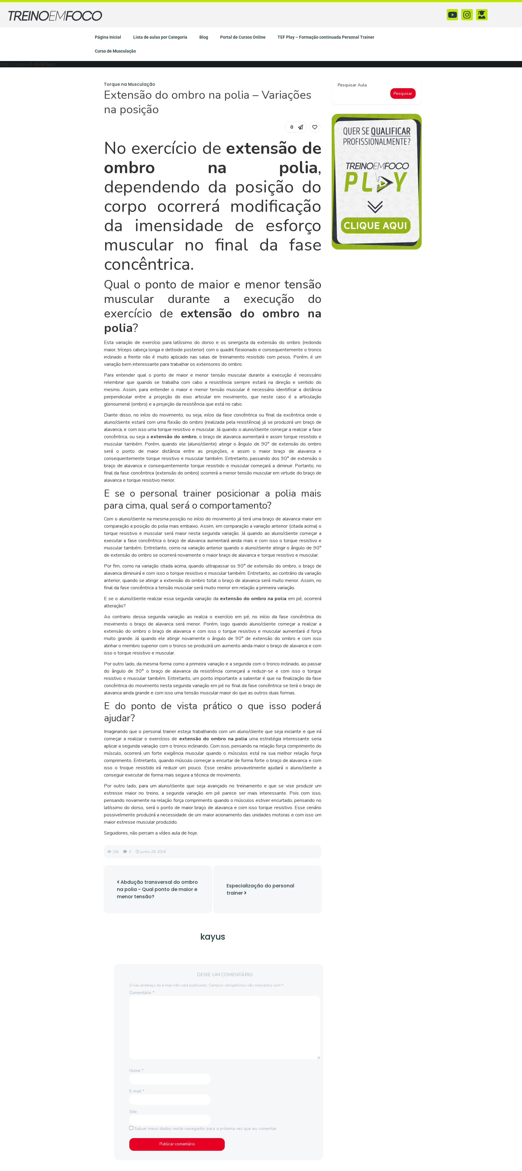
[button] (296, 127)
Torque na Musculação (129, 84)
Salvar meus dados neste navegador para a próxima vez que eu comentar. (205, 1128)
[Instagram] (467, 15)
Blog (203, 37)
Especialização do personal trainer (260, 889)
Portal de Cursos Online (243, 37)
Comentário (141, 993)
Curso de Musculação (115, 51)
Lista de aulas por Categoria (160, 37)
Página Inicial (108, 37)
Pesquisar (403, 93)
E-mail (136, 1091)
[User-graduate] (482, 15)
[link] (314, 127)
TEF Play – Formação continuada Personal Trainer (326, 37)
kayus (212, 937)
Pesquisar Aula (352, 85)
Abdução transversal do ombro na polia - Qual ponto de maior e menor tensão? (157, 889)
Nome (136, 1070)
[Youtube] (452, 15)
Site (133, 1112)
